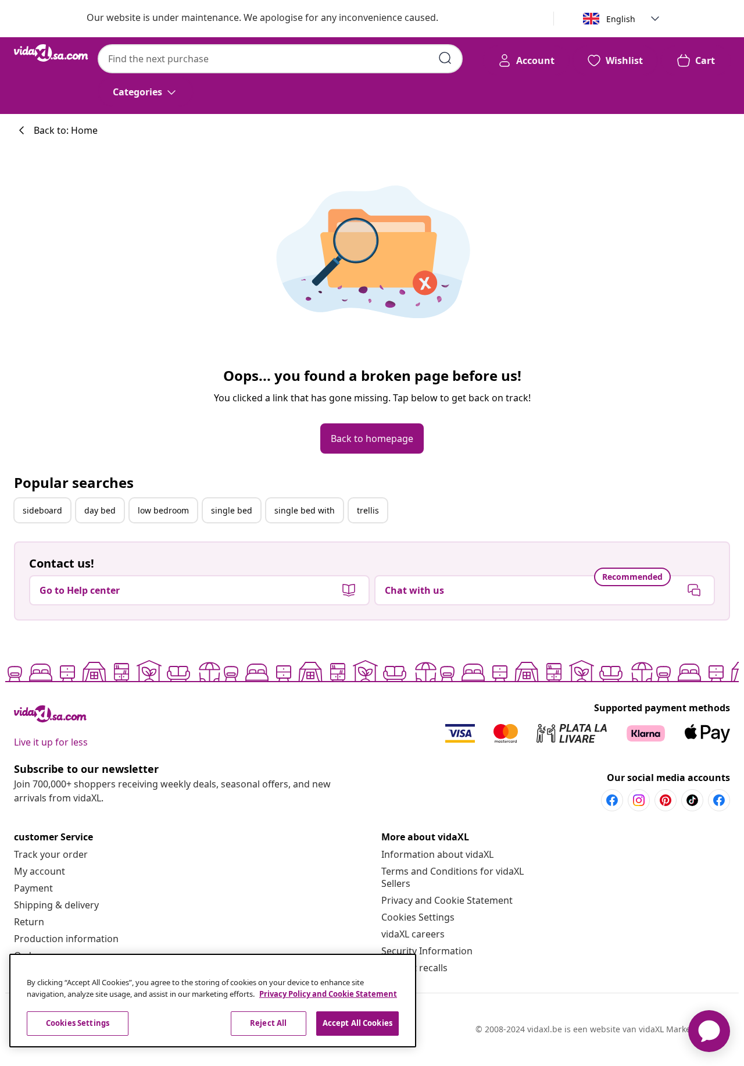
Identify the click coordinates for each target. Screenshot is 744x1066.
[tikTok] (692, 800)
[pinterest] (665, 800)
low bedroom (163, 510)
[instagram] (639, 800)
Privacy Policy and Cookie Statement (328, 994)
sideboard (42, 510)
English (620, 18)
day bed (100, 510)
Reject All (268, 1023)
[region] (212, 1000)
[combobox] (280, 58)
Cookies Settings (418, 917)
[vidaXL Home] (51, 53)
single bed (231, 510)
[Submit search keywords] (445, 58)
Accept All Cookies (357, 1023)
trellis (368, 510)
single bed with (304, 510)
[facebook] (612, 800)
